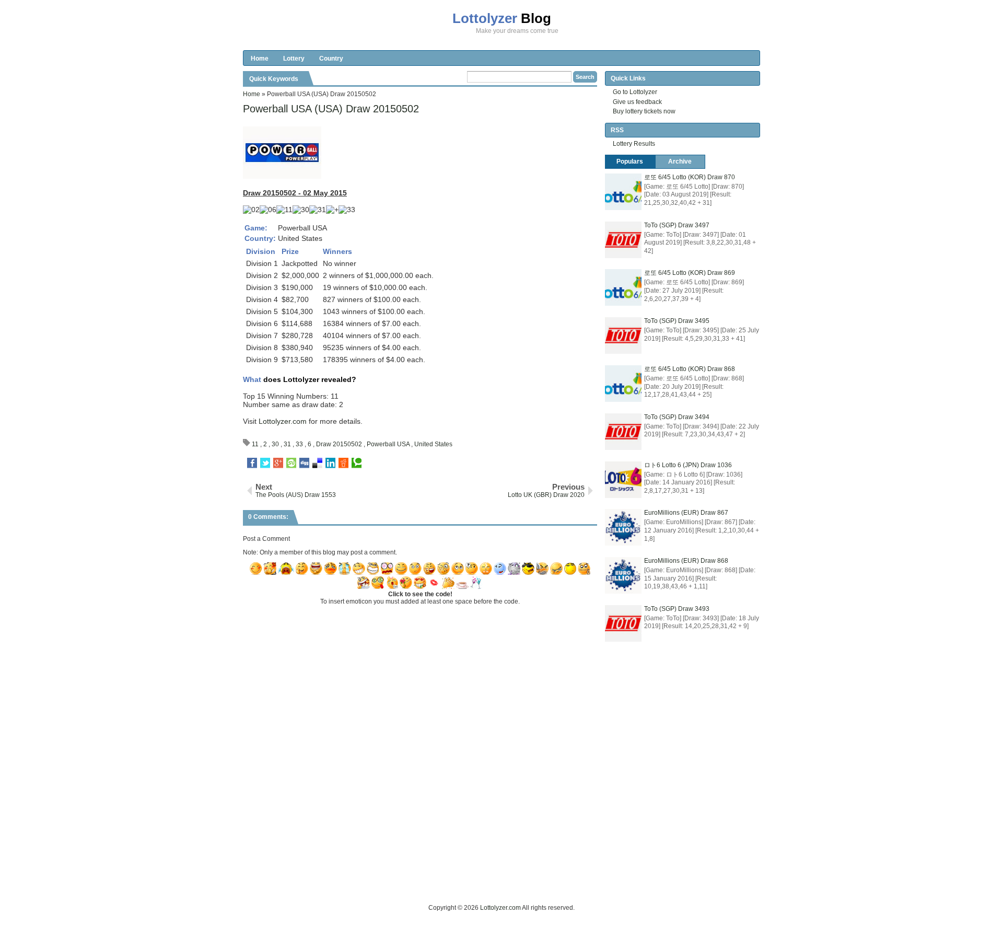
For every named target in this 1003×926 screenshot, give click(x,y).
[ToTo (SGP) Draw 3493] (623, 623)
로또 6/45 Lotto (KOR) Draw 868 (689, 369)
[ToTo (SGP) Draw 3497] (623, 240)
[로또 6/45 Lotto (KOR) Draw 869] (623, 287)
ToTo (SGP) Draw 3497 (676, 225)
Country (331, 58)
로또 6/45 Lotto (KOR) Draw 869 (689, 272)
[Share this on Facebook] (252, 463)
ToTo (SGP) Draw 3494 (676, 417)
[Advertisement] (433, 878)
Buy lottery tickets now (644, 111)
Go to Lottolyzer (635, 92)
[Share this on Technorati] (356, 463)
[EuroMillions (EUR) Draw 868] (623, 575)
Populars (629, 161)
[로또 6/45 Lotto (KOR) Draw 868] (623, 383)
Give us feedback (637, 102)
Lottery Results (634, 143)
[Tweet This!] (265, 463)
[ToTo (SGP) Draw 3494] (623, 431)
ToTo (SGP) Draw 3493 (676, 608)
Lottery (294, 58)
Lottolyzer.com (283, 421)
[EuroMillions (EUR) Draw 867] (623, 527)
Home (260, 58)
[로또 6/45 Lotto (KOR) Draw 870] (623, 191)
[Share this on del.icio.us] (317, 463)
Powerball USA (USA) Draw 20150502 (331, 108)
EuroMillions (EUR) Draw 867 (686, 512)
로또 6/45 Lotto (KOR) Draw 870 (689, 177)
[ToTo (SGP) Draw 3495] (623, 335)
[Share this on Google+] (278, 463)
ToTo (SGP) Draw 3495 (676, 321)
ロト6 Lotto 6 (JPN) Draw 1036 (688, 465)
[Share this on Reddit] (343, 463)
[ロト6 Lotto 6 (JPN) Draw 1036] (623, 479)
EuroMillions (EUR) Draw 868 (686, 560)
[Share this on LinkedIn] (330, 463)
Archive (680, 161)
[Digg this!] (304, 463)
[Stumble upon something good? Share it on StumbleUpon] (291, 463)
